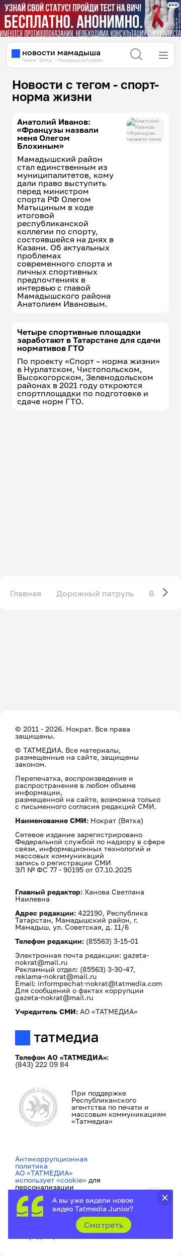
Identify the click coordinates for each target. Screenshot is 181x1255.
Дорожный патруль (95, 593)
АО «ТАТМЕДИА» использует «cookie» (50, 1176)
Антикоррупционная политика (51, 1162)
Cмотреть (104, 1225)
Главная (25, 593)
